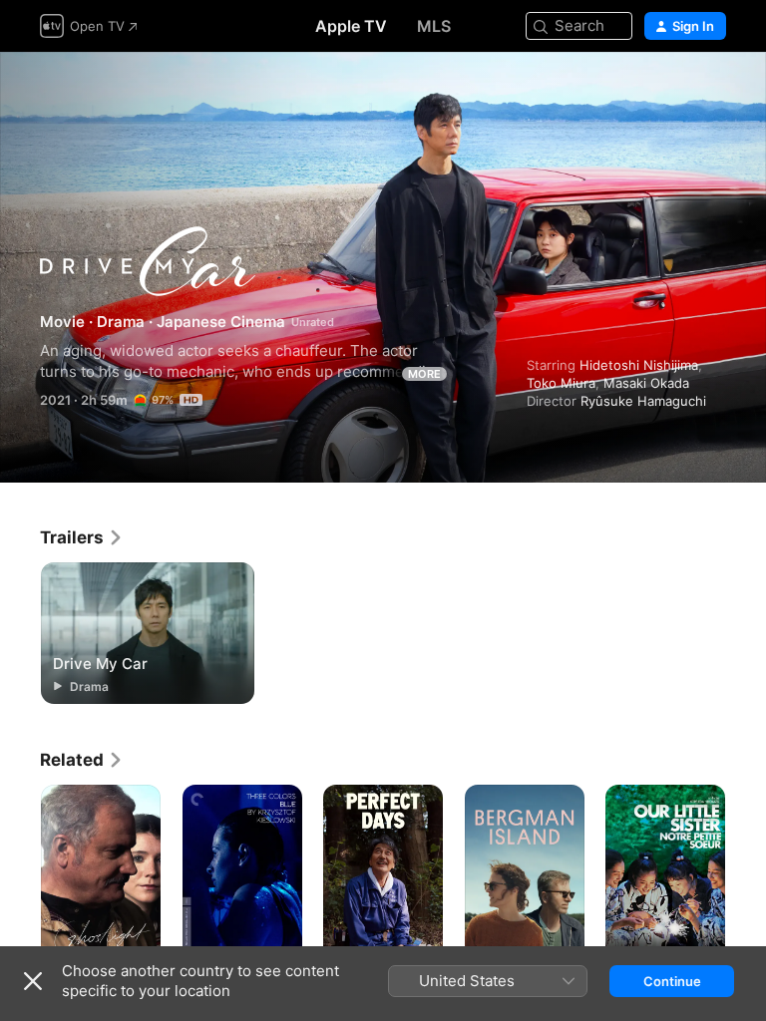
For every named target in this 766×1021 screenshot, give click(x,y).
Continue (672, 981)
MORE (424, 374)
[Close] (33, 981)
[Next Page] (746, 874)
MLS (434, 26)
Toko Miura (561, 383)
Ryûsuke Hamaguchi (643, 401)
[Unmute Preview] (712, 91)
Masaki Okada (646, 383)
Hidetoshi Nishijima (638, 365)
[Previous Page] (20, 874)
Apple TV (351, 26)
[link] (82, 537)
